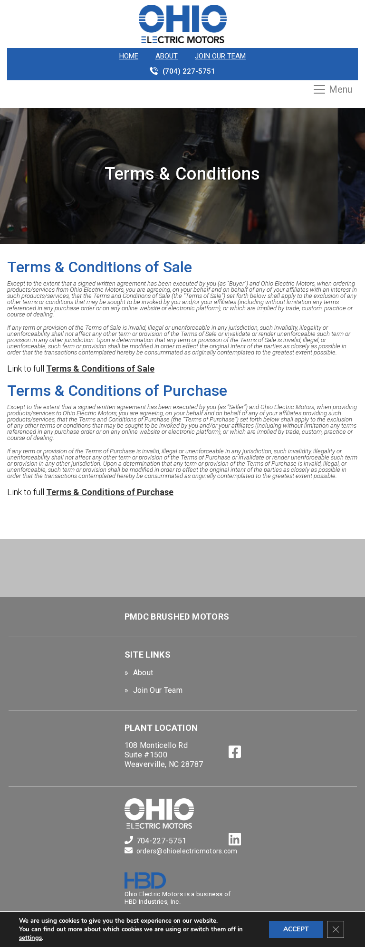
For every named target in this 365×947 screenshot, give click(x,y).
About (166, 56)
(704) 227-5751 (189, 71)
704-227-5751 (161, 840)
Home (128, 56)
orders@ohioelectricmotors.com (187, 851)
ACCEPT (296, 929)
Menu (340, 89)
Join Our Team (220, 56)
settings (30, 938)
